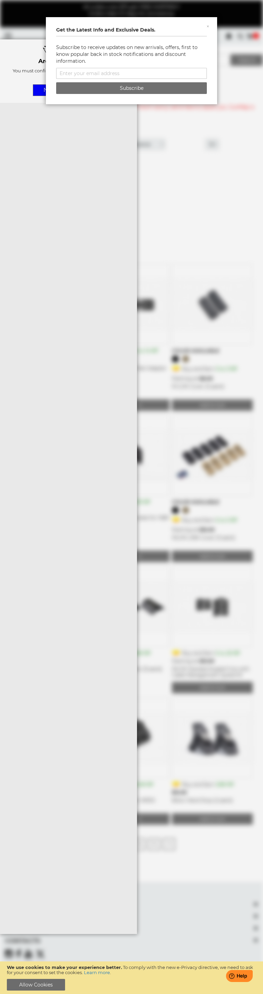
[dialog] (131, 497)
